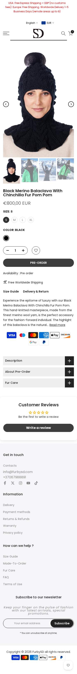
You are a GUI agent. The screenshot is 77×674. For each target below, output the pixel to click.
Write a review (38, 427)
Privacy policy (13, 533)
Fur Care (9, 570)
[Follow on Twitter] (13, 483)
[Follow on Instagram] (20, 483)
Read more (57, 325)
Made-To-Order (14, 563)
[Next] (71, 104)
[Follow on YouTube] (28, 483)
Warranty (9, 526)
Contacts (10, 466)
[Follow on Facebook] (5, 483)
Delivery (8, 505)
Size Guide (11, 291)
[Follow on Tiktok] (36, 483)
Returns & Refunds (16, 519)
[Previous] (6, 104)
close (72, 9)
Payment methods (16, 512)
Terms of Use (12, 584)
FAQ (6, 577)
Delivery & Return (36, 291)
